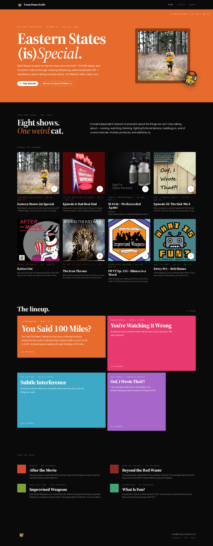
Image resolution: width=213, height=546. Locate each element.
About (192, 5)
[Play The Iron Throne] (100, 256)
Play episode (29, 83)
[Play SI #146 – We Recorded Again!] (145, 189)
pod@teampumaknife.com (184, 534)
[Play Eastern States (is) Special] (54, 189)
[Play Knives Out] (54, 256)
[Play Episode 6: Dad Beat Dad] (100, 189)
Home (170, 5)
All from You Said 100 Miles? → (57, 83)
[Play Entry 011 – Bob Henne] (191, 256)
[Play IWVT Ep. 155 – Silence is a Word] (145, 256)
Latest (181, 5)
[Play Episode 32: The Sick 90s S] (191, 189)
